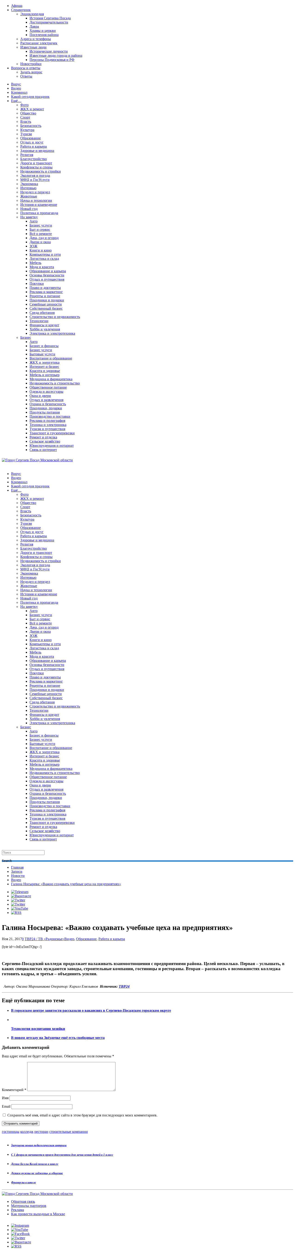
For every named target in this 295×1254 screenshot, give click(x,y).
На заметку (29, 217)
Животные (28, 196)
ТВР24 (124, 986)
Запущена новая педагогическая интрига (39, 1145)
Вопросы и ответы (25, 68)
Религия (26, 155)
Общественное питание (48, 387)
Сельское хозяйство (45, 441)
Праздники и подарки (47, 300)
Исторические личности (49, 51)
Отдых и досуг (32, 142)
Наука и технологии (36, 200)
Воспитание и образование (51, 358)
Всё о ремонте (41, 234)
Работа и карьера (33, 146)
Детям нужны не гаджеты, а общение (37, 1173)
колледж (26, 1132)
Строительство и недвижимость (55, 317)
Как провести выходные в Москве (38, 1214)
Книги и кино (41, 250)
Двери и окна (40, 242)
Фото (24, 105)
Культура (27, 130)
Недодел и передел (35, 192)
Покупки (37, 283)
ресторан (41, 1132)
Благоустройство (33, 159)
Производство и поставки (50, 416)
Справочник (21, 10)
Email (6, 1106)
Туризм (26, 134)
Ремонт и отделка (43, 437)
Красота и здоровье (45, 371)
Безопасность (30, 126)
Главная (17, 867)
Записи (16, 871)
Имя (5, 1098)
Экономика (29, 184)
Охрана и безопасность (48, 404)
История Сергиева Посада (50, 18)
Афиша (16, 6)
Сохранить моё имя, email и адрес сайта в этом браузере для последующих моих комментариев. (82, 1115)
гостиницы (10, 1132)
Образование (30, 138)
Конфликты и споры (36, 167)
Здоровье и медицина (37, 151)
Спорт (25, 117)
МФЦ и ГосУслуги (35, 180)
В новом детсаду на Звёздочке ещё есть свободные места (58, 1038)
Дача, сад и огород (44, 238)
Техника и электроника (48, 425)
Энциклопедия (32, 14)
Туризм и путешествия (47, 429)
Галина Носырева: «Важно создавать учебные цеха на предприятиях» (66, 884)
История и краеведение (38, 205)
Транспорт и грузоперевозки (52, 433)
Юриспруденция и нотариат (52, 445)
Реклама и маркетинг (46, 292)
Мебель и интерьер (44, 375)
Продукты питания (45, 412)
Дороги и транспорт (36, 163)
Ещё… (16, 101)
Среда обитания (42, 313)
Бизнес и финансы (44, 346)
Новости (18, 876)
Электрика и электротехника (52, 333)
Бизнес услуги (41, 225)
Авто (34, 221)
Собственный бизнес (46, 308)
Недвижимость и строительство (55, 383)
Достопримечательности (49, 22)
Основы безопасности (47, 275)
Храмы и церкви (43, 31)
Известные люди (33, 47)
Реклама (17, 1210)
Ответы (26, 76)
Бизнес (25, 337)
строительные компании (68, 1132)
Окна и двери (40, 396)
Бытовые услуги (42, 354)
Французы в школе (23, 1182)
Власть (25, 121)
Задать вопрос (31, 72)
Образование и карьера (48, 271)
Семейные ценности (46, 304)
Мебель (35, 263)
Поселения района (44, 35)
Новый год (29, 209)
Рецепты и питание (45, 296)
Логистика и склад (44, 259)
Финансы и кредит (44, 325)
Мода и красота (42, 267)
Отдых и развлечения (46, 400)
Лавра (34, 26)
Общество (28, 113)
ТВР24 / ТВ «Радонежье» (44, 939)
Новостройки (30, 64)
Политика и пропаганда (39, 213)
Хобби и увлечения (45, 329)
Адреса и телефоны (35, 39)
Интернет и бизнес (44, 367)
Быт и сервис (40, 229)
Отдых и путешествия (47, 279)
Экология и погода (35, 175)
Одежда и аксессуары (46, 391)
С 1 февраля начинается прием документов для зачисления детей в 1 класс (62, 1154)
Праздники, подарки (46, 408)
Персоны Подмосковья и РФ (52, 60)
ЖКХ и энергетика (44, 362)
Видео (16, 88)
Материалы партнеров (28, 1206)
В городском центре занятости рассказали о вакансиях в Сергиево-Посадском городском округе (91, 1010)
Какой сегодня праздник (30, 97)
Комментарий (14, 1090)
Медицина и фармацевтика (51, 379)
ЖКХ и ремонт (32, 109)
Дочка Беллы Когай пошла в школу (34, 1164)
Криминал (19, 92)
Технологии (39, 321)
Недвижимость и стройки (40, 171)
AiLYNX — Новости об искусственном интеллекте (61, 1229)
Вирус (16, 84)
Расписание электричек (38, 43)
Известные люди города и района (56, 55)
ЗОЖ (33, 246)
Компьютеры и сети (45, 254)
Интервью (28, 188)
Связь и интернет (43, 450)
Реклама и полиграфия (47, 421)
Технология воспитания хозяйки (38, 1029)
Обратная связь (23, 1201)
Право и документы (45, 288)
